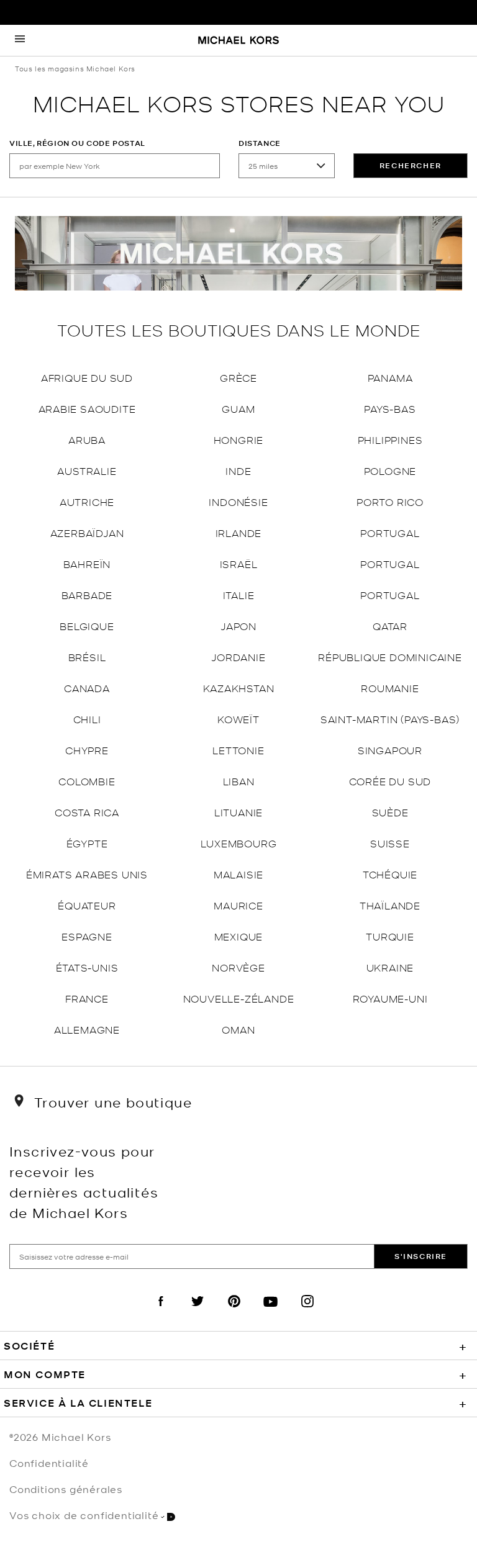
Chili (87, 718)
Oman (238, 1028)
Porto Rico (390, 501)
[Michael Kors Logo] (238, 41)
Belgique (87, 625)
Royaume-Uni (390, 997)
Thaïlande (390, 904)
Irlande (239, 532)
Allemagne (87, 1028)
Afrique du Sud (87, 377)
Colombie (86, 780)
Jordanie (238, 656)
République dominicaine (390, 656)
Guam (238, 408)
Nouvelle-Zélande (238, 997)
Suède (390, 811)
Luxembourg (239, 842)
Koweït (238, 718)
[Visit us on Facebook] (161, 1312)
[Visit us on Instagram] (307, 1312)
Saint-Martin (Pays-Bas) (390, 718)
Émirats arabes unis (87, 873)
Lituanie (238, 811)
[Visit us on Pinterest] (234, 1312)
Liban (239, 780)
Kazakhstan (239, 687)
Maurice (238, 904)
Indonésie (238, 501)
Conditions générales (65, 1488)
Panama (390, 377)
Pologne (390, 470)
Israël (239, 563)
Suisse (390, 842)
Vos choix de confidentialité (83, 1515)
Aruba (87, 439)
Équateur (87, 904)
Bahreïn (87, 563)
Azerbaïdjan (87, 532)
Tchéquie (390, 873)
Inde (238, 470)
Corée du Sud (390, 780)
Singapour (390, 749)
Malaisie (238, 873)
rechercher (410, 165)
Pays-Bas (390, 408)
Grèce (238, 377)
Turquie (390, 935)
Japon (238, 625)
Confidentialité (49, 1462)
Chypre (87, 749)
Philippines (390, 439)
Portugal (389, 532)
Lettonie (238, 749)
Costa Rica (87, 811)
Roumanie (390, 687)
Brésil (87, 656)
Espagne (86, 935)
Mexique (238, 935)
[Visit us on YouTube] (270, 1312)
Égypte (87, 842)
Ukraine (390, 966)
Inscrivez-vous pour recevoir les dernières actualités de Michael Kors (83, 1181)
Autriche (87, 501)
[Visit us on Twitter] (197, 1312)
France (87, 997)
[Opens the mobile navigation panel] (19, 40)
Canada (87, 687)
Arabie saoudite (87, 408)
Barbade (87, 594)
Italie (239, 594)
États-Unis (87, 966)
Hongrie (239, 439)
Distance (259, 143)
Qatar (390, 625)
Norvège (238, 966)
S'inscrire (420, 1256)
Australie (86, 470)
